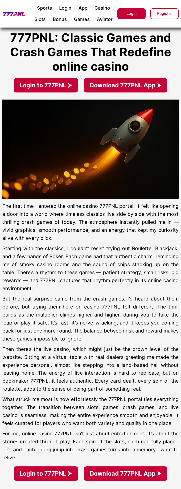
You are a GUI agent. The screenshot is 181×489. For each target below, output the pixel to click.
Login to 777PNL (43, 85)
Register (164, 13)
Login (132, 13)
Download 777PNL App (123, 85)
